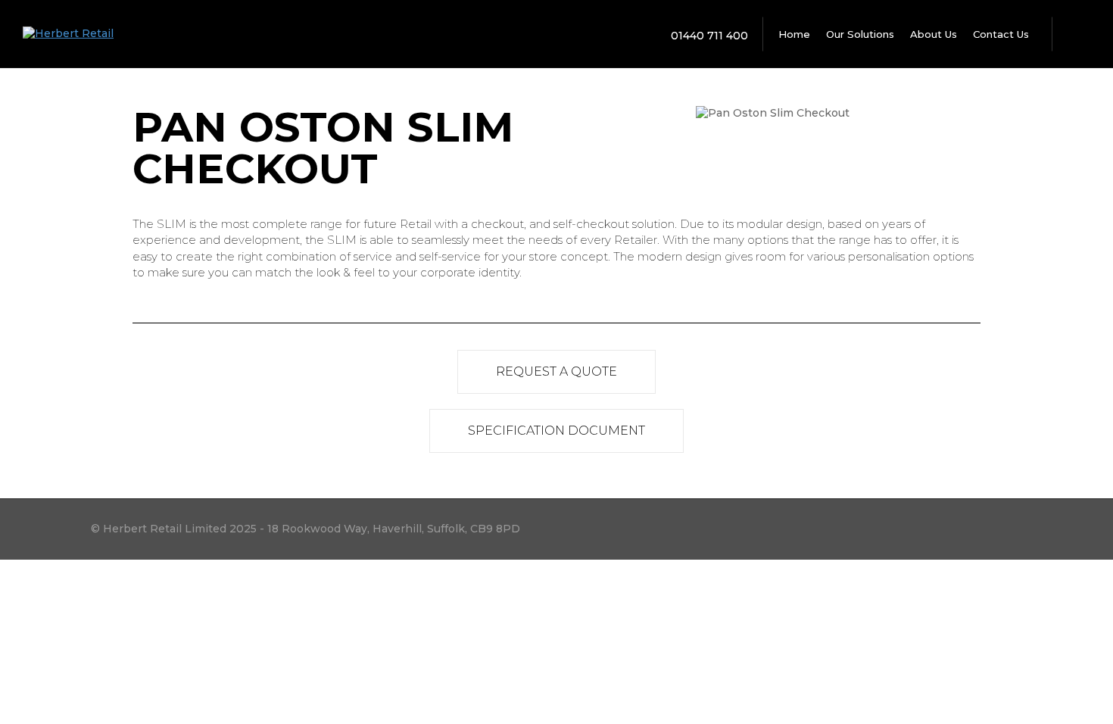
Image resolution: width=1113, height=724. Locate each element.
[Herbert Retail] (68, 33)
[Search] (1075, 34)
